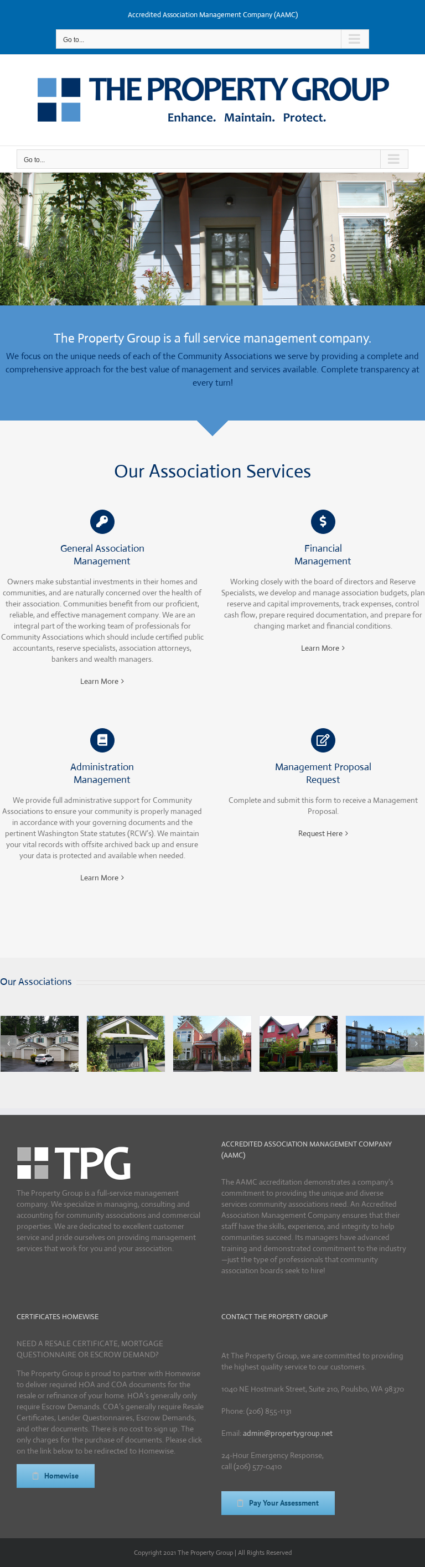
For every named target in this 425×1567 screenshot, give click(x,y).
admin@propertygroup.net (288, 1433)
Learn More (99, 681)
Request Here (320, 833)
